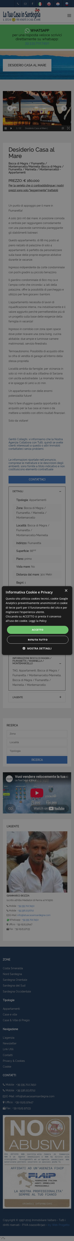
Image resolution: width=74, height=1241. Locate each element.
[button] (37, 648)
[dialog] (37, 620)
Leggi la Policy (37, 621)
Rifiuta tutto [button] (37, 639)
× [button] (66, 590)
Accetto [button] (37, 629)
